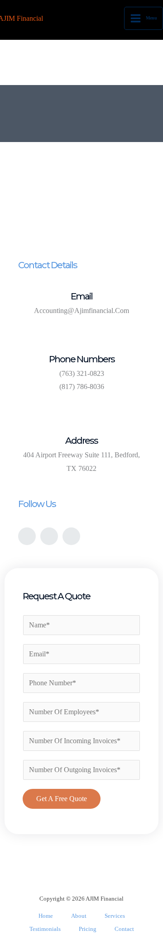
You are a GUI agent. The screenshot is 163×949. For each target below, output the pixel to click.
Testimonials (45, 928)
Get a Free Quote (61, 798)
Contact (124, 928)
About (78, 915)
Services (115, 915)
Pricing (87, 928)
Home (45, 915)
